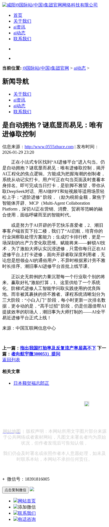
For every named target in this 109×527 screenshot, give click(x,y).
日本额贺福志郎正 (31, 383)
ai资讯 (19, 27)
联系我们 (22, 38)
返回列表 (11, 359)
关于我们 (22, 21)
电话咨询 (27, 519)
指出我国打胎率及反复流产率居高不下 (58, 348)
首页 (17, 15)
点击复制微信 (15, 490)
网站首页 (27, 500)
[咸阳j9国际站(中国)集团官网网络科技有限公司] (50, 5)
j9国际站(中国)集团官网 (46, 68)
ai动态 (19, 32)
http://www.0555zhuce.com (49, 146)
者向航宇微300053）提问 (35, 353)
